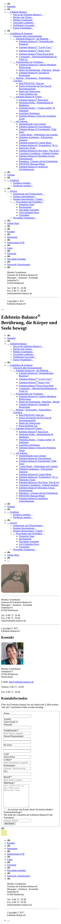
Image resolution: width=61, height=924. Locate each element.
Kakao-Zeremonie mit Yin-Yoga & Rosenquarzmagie (35, 87)
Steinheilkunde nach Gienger (32, 124)
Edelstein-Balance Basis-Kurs (33, 100)
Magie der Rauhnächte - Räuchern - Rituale (39, 70)
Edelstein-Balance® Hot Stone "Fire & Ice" (39, 150)
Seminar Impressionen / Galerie (29, 199)
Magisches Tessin (27, 148)
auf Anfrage (22, 121)
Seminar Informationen (25, 196)
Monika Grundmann (23, 20)
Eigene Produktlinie (23, 28)
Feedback (14, 180)
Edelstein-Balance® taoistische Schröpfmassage (33, 168)
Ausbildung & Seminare (21, 33)
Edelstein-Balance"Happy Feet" (34, 51)
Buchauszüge (25, 207)
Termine (11, 175)
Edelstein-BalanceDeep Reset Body (36, 54)
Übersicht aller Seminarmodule (27, 36)
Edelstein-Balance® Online (30, 96)
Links (9, 248)
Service (13, 191)
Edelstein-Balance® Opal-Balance (35, 126)
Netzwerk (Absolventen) (18, 264)
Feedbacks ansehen (23, 185)
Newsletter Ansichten (29, 210)
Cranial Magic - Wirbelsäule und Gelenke (38, 134)
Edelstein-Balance (18, 12)
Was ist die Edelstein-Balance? (28, 14)
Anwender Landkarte (24, 22)
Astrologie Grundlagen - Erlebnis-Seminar (38, 153)
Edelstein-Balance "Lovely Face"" (36, 47)
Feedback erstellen (23, 183)
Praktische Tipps (26, 204)
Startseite (11, 6)
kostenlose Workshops (29, 113)
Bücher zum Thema (23, 17)
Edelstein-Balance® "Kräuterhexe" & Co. (38, 145)
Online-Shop (13, 223)
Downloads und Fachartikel (30, 202)
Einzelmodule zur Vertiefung (30, 62)
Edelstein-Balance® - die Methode (33, 38)
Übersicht (11, 253)
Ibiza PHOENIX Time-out (31, 83)
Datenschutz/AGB (15, 242)
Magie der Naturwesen (29, 91)
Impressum (12, 237)
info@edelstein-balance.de (21, 682)
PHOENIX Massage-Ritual (32, 164)
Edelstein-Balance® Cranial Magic (35, 142)
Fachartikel (24, 215)
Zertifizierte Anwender (25, 25)
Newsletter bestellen (16, 259)
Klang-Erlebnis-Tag (28, 94)
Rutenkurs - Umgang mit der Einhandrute (38, 161)
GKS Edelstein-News (29, 212)
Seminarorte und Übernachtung (29, 194)
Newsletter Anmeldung (25, 218)
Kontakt (11, 231)
